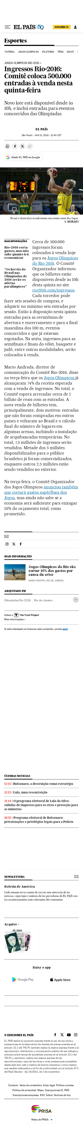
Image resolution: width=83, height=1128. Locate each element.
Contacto (13, 1085)
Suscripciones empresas (26, 1095)
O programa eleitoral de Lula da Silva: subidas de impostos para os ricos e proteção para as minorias (41, 805)
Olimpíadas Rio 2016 (17, 600)
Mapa (40, 1090)
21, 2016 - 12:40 (47, 135)
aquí (65, 629)
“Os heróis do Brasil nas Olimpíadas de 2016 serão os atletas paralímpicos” (15, 278)
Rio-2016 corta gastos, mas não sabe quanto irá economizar (16, 252)
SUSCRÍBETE (62, 27)
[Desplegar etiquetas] (76, 600)
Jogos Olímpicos (28, 51)
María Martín (36, 580)
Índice (49, 1095)
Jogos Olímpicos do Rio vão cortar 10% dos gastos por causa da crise (52, 571)
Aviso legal (49, 1085)
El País (42, 129)
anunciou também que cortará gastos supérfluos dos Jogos (41, 492)
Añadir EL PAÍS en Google (25, 157)
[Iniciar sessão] (75, 27)
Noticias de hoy (62, 1095)
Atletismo (48, 51)
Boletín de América (19, 886)
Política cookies (65, 1085)
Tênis (60, 51)
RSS (42, 1095)
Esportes (15, 41)
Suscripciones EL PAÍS (57, 1090)
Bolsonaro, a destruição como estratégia (43, 784)
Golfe (70, 51)
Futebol (10, 51)
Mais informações (14, 619)
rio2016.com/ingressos (53, 290)
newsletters (14, 876)
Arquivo (10, 924)
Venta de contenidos (31, 1085)
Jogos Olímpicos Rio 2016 (21, 63)
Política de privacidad (24, 1090)
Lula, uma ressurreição (30, 792)
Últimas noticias (17, 776)
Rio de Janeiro (43, 600)
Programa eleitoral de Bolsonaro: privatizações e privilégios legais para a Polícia (38, 820)
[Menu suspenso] (7, 27)
